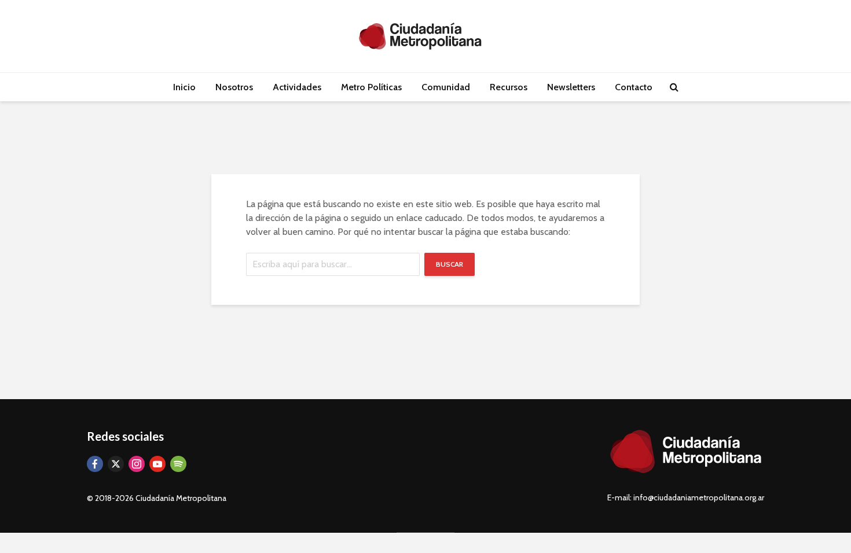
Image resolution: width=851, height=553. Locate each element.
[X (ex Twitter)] (116, 464)
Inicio (184, 87)
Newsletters (571, 87)
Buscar (449, 264)
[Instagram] (137, 464)
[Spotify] (178, 464)
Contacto (633, 87)
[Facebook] (95, 464)
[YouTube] (157, 464)
